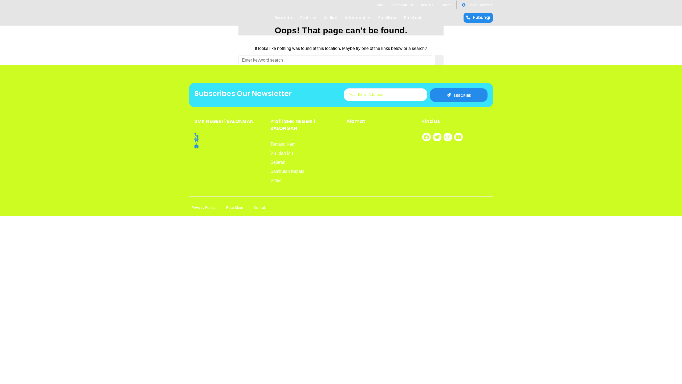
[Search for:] (335, 60)
